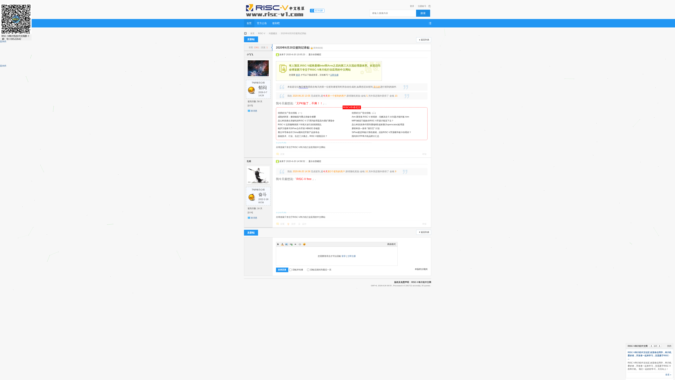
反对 (304, 224)
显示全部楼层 (314, 54)
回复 (282, 154)
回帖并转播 (297, 269)
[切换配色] (429, 6)
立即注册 (334, 75)
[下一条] (659, 345)
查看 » (668, 374)
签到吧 (276, 23)
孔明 (249, 161)
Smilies (304, 244)
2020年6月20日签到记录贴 (293, 33)
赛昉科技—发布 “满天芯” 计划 (366, 128)
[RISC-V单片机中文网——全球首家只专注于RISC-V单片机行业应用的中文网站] (275, 10)
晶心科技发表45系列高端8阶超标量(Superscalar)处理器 (378, 124)
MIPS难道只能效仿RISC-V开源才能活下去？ (373, 120)
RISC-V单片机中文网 (421, 282)
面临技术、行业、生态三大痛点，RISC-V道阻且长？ (302, 136)
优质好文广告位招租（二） (364, 113)
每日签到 (303, 87)
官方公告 (262, 23)
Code (300, 244)
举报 (424, 154)
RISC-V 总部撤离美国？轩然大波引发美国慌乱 (300, 124)
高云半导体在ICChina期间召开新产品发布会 (299, 132)
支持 (293, 224)
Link (291, 244)
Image (286, 244)
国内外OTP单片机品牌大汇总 (365, 136)
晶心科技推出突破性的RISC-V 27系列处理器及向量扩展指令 (306, 120)
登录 (412, 6)
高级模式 (391, 244)
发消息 (254, 111)
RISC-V (261, 33)
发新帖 (251, 39)
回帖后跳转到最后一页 (320, 269)
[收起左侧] (271, 47)
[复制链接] (318, 48)
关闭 (669, 346)
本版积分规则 (421, 269)
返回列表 (425, 40)
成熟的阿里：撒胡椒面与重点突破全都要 (297, 117)
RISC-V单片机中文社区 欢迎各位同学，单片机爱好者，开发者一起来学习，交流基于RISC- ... (649, 355)
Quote (295, 244)
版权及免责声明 (401, 282)
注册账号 (422, 6)
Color (282, 244)
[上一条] (651, 345)
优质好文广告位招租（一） (290, 113)
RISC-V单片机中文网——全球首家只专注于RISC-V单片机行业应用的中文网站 (245, 33)
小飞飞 (250, 54)
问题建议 (273, 33)
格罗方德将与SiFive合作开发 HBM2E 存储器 (299, 128)
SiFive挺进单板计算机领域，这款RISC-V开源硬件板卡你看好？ (381, 132)
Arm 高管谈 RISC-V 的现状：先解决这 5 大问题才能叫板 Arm (380, 117)
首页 (249, 23)
